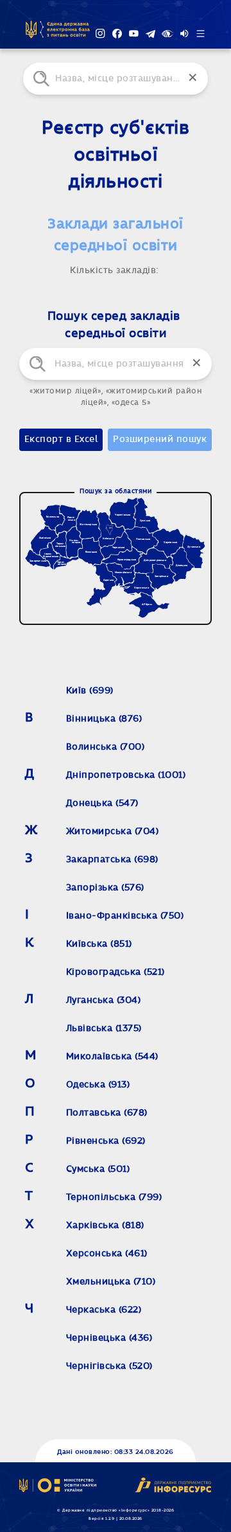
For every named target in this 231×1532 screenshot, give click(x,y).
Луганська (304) (103, 1000)
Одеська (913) (98, 1084)
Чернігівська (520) (109, 1366)
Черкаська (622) (104, 1310)
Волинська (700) (105, 747)
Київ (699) (90, 690)
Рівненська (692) (106, 1141)
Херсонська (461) (107, 1253)
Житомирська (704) (112, 831)
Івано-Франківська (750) (125, 916)
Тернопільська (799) (114, 1197)
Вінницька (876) (104, 719)
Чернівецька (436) (109, 1338)
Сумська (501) (98, 1169)
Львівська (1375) (104, 1028)
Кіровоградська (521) (115, 972)
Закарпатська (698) (112, 859)
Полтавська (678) (107, 1113)
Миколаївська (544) (112, 1056)
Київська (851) (99, 944)
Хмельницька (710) (111, 1281)
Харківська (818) (105, 1225)
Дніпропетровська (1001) (126, 775)
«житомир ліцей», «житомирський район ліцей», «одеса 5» (115, 396)
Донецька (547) (102, 803)
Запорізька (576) (105, 887)
